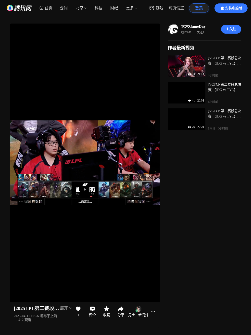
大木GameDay (193, 26)
